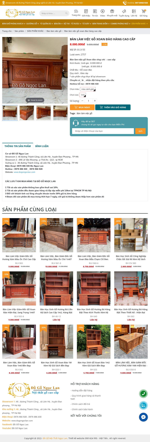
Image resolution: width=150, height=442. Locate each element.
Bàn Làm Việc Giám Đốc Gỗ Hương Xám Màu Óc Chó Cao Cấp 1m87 (19, 258)
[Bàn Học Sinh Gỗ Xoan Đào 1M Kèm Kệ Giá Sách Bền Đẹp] (56, 342)
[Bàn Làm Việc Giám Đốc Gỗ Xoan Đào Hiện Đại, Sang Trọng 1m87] (19, 288)
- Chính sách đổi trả (80, 404)
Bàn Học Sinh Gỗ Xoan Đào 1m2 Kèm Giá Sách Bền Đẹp (94, 364)
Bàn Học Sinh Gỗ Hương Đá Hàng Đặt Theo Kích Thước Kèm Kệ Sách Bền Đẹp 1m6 (93, 311)
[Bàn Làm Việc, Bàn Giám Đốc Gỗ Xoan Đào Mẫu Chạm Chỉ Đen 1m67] (94, 235)
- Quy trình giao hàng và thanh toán (86, 397)
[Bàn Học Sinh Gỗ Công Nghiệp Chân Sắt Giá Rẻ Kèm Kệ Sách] (131, 235)
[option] (35, 70)
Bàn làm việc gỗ (84, 113)
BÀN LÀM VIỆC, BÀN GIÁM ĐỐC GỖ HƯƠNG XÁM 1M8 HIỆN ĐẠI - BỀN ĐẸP (131, 364)
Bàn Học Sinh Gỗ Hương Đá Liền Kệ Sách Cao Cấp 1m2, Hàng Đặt (56, 311)
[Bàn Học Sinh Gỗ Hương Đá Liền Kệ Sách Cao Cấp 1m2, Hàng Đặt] (56, 288)
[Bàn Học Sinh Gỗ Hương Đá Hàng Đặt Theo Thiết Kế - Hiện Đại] (131, 288)
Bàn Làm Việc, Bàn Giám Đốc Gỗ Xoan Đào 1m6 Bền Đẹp (19, 364)
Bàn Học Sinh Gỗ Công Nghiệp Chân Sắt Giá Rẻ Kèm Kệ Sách (131, 258)
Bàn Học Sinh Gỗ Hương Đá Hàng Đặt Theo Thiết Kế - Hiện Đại (131, 311)
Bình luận (41, 146)
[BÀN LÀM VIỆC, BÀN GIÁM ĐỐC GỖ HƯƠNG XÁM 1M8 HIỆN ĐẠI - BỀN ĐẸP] (131, 342)
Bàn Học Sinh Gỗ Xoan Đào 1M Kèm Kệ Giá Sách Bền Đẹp (56, 364)
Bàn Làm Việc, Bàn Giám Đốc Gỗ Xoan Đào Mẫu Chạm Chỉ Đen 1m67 (94, 258)
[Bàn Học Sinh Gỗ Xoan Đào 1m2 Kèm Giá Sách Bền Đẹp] (94, 342)
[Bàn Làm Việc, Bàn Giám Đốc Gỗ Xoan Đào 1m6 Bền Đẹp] (19, 342)
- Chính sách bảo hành (82, 409)
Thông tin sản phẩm (18, 146)
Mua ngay (84, 107)
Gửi (140, 131)
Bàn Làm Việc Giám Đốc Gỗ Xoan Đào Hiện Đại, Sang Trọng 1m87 (19, 311)
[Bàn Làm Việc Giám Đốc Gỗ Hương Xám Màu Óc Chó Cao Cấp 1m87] (19, 235)
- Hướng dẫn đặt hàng (81, 390)
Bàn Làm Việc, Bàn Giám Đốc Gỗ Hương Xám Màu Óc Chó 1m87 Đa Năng (56, 258)
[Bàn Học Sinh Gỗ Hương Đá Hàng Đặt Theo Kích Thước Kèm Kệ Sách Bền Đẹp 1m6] (94, 288)
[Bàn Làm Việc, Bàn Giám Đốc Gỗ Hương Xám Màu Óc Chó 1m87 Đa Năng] (56, 235)
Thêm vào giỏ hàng (114, 107)
